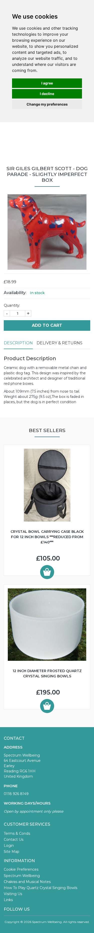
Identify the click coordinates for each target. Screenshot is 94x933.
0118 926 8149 (16, 793)
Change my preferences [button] (47, 104)
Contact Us (13, 839)
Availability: (15, 292)
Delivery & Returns (59, 343)
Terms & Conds (17, 833)
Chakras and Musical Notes (27, 881)
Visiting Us (13, 894)
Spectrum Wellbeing (22, 875)
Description (18, 343)
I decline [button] (47, 93)
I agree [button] (47, 83)
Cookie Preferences (21, 869)
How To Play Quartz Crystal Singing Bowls (40, 887)
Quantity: (12, 305)
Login (9, 845)
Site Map (11, 851)
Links (8, 900)
